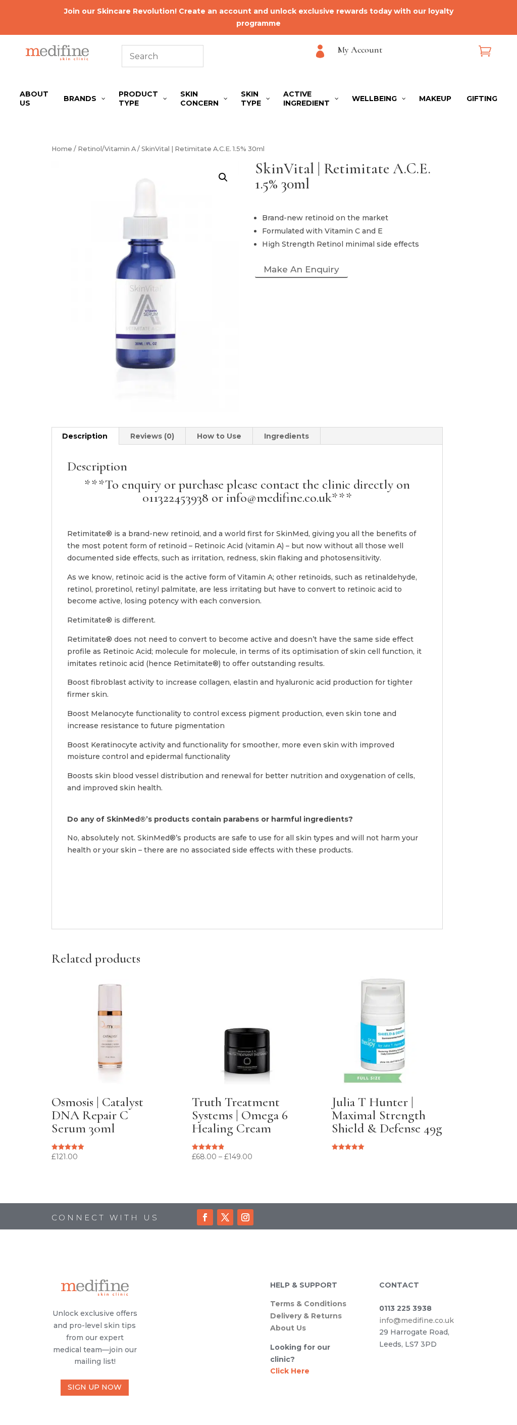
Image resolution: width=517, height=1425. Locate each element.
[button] (223, 177)
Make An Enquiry (301, 269)
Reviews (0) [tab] (152, 436)
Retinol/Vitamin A (107, 149)
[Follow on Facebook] (205, 1217)
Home (61, 149)
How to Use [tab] (219, 436)
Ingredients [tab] (286, 436)
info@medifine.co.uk (416, 1320)
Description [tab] (85, 436)
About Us (288, 1328)
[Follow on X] (225, 1217)
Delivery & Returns (306, 1315)
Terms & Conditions (308, 1303)
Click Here (289, 1370)
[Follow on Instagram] (245, 1217)
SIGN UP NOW (95, 1387)
